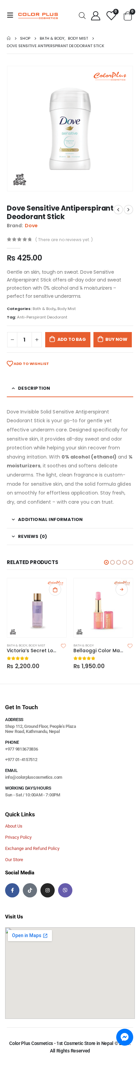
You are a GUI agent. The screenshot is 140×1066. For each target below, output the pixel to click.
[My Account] (95, 15)
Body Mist (66, 308)
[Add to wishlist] (63, 645)
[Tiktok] (30, 890)
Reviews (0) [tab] (32, 536)
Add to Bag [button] (55, 589)
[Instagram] (47, 890)
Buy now (116, 339)
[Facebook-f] (12, 890)
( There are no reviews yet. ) (64, 240)
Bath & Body (44, 308)
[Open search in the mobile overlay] (82, 15)
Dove (31, 225)
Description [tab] (34, 388)
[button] (106, 562)
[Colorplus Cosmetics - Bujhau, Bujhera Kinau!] (38, 15)
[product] (36, 607)
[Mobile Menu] (12, 15)
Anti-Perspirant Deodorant (42, 317)
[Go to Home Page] (9, 38)
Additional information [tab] (50, 519)
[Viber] (65, 890)
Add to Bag (71, 339)
